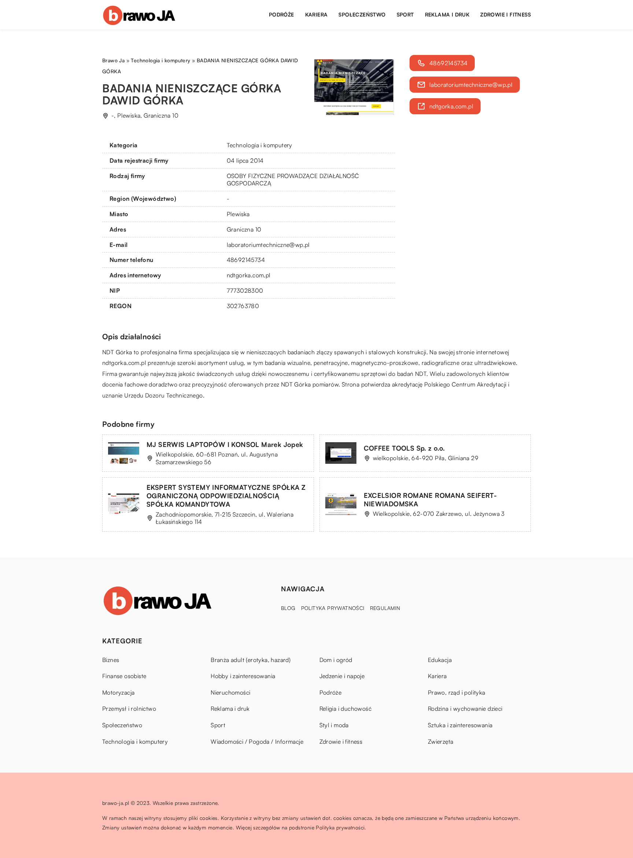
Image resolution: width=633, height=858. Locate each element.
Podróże (281, 14)
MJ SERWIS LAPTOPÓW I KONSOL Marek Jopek (225, 444)
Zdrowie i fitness (505, 14)
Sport (405, 14)
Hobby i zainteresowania (243, 676)
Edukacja (440, 659)
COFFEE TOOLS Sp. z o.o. (404, 448)
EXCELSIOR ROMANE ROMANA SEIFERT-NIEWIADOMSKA (430, 499)
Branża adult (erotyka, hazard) (250, 659)
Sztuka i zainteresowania (460, 725)
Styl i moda (334, 725)
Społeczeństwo (361, 14)
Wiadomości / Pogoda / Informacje (257, 741)
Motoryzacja (118, 692)
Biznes (110, 659)
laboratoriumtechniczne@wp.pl (268, 244)
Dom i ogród (335, 659)
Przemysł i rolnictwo (129, 708)
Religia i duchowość (345, 708)
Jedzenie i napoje (342, 676)
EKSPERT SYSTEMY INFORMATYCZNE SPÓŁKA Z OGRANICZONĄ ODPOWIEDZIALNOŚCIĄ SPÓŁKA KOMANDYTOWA (226, 495)
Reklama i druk (447, 14)
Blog (288, 608)
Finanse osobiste (124, 676)
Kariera (316, 14)
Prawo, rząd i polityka (456, 692)
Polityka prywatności (332, 608)
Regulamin (385, 608)
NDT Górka (117, 352)
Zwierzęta (441, 741)
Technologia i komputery (259, 145)
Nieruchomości (230, 692)
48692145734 (246, 259)
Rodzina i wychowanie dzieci (465, 708)
